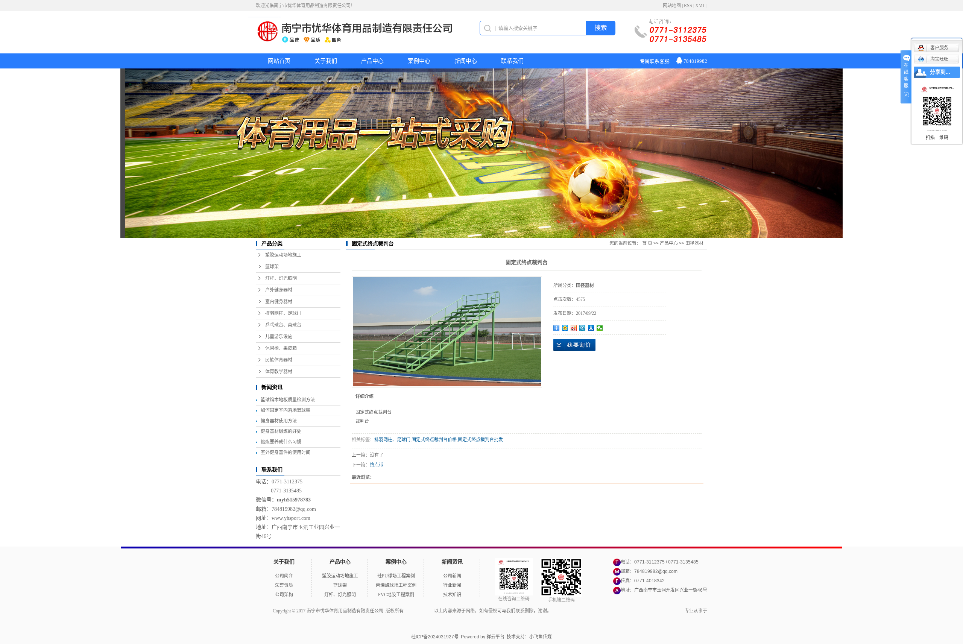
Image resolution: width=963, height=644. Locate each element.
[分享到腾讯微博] (582, 328)
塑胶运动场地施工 (283, 255)
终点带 (376, 465)
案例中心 (419, 61)
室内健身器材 (278, 301)
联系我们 (512, 61)
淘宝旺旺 (939, 59)
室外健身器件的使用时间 (285, 452)
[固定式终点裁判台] (447, 331)
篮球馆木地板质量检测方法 (288, 399)
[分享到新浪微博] (574, 328)
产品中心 (372, 61)
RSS (688, 5)
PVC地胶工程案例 (396, 594)
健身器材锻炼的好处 (281, 431)
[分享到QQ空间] (565, 328)
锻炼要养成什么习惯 (281, 442)
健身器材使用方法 (279, 421)
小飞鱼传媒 (540, 636)
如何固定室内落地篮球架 (285, 410)
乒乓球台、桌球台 (283, 325)
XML (700, 5)
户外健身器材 (278, 290)
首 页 (647, 243)
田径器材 (694, 243)
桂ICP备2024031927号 (435, 636)
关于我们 (325, 61)
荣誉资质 (284, 585)
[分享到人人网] (591, 328)
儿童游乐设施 (278, 336)
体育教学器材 (278, 371)
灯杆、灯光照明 (281, 278)
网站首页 (279, 61)
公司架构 (284, 594)
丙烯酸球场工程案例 (396, 585)
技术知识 (452, 594)
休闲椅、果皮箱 (281, 348)
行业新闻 (452, 585)
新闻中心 (465, 61)
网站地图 (672, 5)
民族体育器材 (278, 360)
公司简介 (284, 576)
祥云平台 (495, 636)
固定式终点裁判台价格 (434, 439)
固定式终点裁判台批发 (480, 439)
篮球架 (272, 266)
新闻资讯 (452, 562)
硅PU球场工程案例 (396, 576)
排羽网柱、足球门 (283, 313)
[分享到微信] (600, 328)
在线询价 (574, 345)
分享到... (940, 72)
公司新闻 (452, 576)
